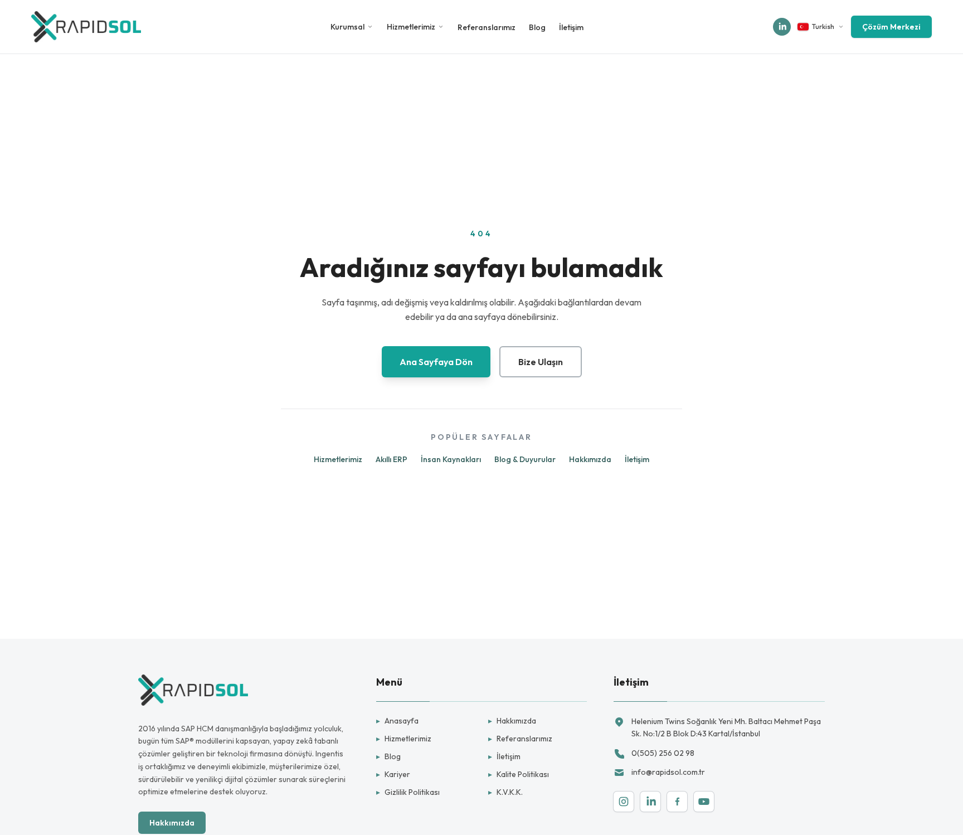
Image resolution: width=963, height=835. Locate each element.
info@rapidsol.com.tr (668, 772)
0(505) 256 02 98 (662, 753)
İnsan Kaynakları (451, 459)
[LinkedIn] (650, 802)
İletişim (571, 27)
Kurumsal (347, 27)
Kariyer (393, 774)
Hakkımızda (590, 459)
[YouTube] (704, 802)
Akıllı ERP (391, 459)
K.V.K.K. (505, 792)
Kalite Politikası (518, 774)
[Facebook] (677, 802)
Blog (537, 27)
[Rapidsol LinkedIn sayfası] (782, 27)
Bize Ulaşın (540, 361)
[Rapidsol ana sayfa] (86, 27)
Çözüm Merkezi (891, 27)
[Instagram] (624, 802)
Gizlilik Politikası (408, 792)
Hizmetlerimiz (411, 27)
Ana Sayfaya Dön (436, 361)
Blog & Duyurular (525, 459)
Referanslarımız (486, 27)
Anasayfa (397, 721)
